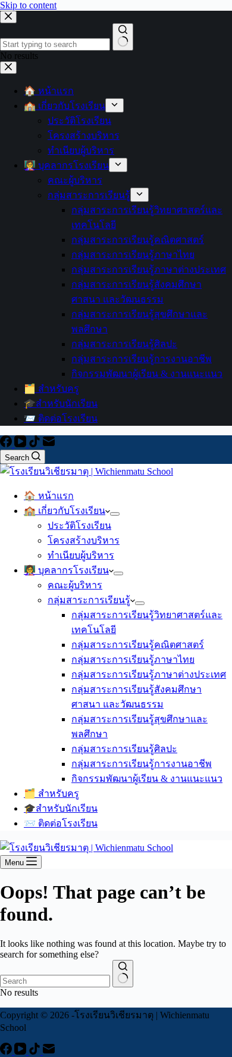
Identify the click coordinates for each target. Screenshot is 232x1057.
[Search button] (122, 973)
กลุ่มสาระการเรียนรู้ (89, 600)
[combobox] (55, 981)
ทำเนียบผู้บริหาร (81, 555)
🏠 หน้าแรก (49, 496)
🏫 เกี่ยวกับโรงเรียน (64, 511)
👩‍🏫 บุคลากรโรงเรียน (66, 570)
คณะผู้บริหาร (75, 585)
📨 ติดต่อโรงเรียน (61, 823)
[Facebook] (7, 444)
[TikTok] (36, 444)
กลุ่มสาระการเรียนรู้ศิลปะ (124, 749)
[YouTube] (21, 444)
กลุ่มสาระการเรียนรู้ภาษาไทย (133, 659)
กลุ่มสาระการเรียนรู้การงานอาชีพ (141, 764)
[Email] (49, 444)
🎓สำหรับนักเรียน (61, 808)
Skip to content (28, 5)
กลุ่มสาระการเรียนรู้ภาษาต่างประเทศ (148, 674)
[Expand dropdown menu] (115, 514)
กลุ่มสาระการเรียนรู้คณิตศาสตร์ (137, 645)
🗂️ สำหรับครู (51, 793)
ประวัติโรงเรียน (79, 525)
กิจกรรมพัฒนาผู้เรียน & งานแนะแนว (146, 779)
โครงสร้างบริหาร (84, 540)
